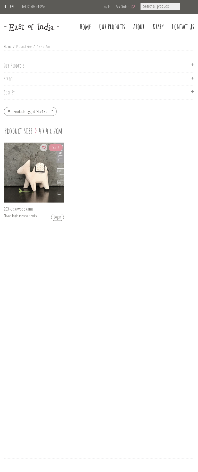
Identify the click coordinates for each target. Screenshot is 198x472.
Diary (158, 26)
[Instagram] (11, 5)
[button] (187, 6)
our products (112, 26)
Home (7, 46)
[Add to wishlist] (43, 147)
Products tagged (33, 111)
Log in (107, 7)
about (139, 26)
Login (57, 217)
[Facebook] (5, 5)
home (85, 26)
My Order (122, 7)
